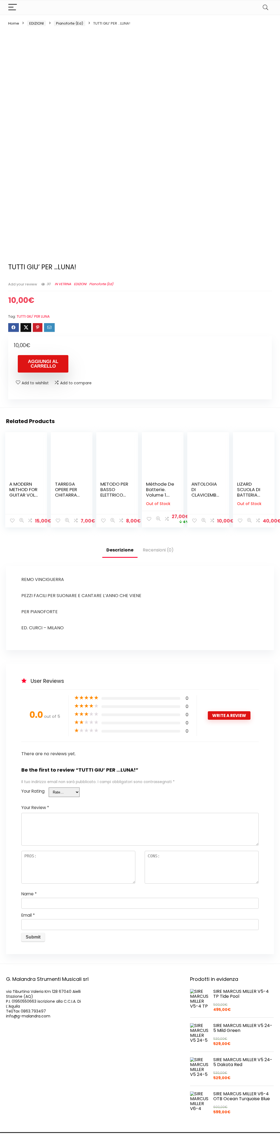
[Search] (265, 7)
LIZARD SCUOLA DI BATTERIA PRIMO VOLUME (248, 495)
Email (28, 915)
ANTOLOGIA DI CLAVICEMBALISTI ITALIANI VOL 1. (205, 495)
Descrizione (119, 550)
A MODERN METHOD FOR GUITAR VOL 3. (23, 492)
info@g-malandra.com (28, 1016)
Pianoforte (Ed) (69, 23)
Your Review (35, 807)
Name (29, 894)
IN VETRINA (63, 284)
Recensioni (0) (158, 550)
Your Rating (33, 791)
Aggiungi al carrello (43, 364)
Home (13, 23)
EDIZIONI (36, 23)
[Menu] (12, 7)
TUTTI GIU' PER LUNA (33, 316)
